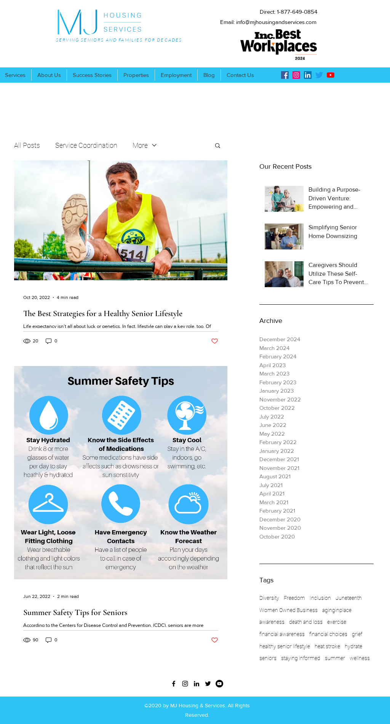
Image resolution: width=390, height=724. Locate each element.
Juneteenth (349, 598)
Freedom (294, 598)
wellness (360, 658)
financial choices (328, 634)
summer (335, 658)
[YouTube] (330, 75)
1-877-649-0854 (297, 11)
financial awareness (282, 634)
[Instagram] (296, 75)
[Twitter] (319, 75)
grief (357, 634)
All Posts (27, 145)
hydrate (353, 646)
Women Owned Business (288, 610)
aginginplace (337, 610)
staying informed (300, 658)
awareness (272, 622)
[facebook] (285, 75)
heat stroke (327, 646)
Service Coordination (86, 145)
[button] (217, 146)
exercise (336, 622)
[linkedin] (308, 75)
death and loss (306, 622)
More (140, 145)
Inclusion (320, 598)
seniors (268, 658)
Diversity (269, 598)
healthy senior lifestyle (284, 646)
